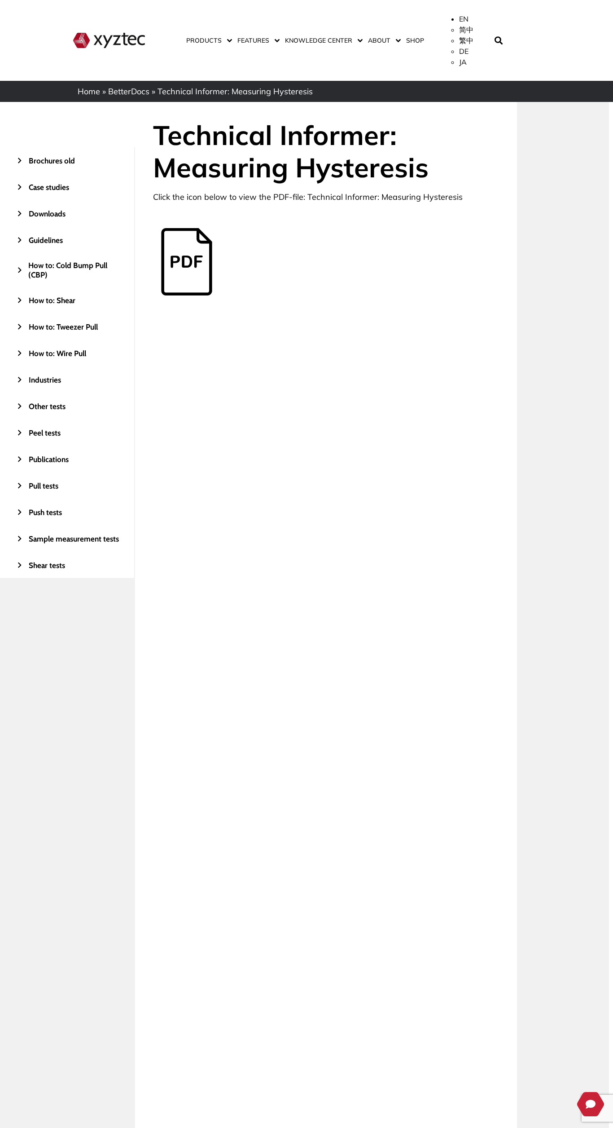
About (379, 40)
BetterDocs (128, 91)
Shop (415, 40)
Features (253, 40)
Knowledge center (318, 40)
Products (204, 40)
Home (89, 91)
